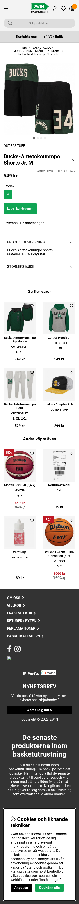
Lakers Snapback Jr (59, 404)
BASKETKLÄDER (42, 47)
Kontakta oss (26, 37)
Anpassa (21, 888)
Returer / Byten (21, 621)
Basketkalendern (23, 636)
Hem (24, 47)
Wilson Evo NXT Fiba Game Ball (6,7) (59, 554)
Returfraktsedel (59, 485)
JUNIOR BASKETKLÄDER (30, 51)
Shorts (55, 51)
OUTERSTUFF (14, 146)
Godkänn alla (49, 888)
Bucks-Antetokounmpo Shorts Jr (38, 54)
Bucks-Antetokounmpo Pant (20, 406)
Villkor (14, 605)
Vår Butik (55, 37)
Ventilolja (20, 552)
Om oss (13, 598)
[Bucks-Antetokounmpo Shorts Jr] (34, 138)
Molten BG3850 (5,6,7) (19, 485)
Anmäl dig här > (39, 710)
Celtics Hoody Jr (59, 338)
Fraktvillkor (19, 613)
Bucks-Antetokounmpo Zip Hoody (20, 339)
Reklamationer (21, 628)
